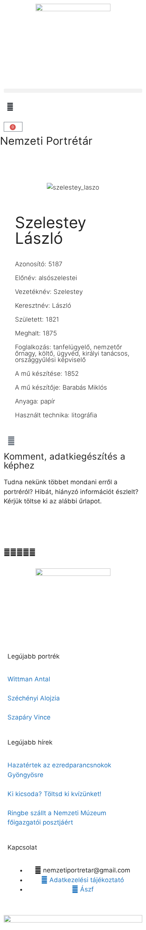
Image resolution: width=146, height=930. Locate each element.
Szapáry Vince (29, 717)
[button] (73, 91)
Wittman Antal (29, 679)
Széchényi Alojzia (33, 698)
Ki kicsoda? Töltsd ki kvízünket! (54, 794)
